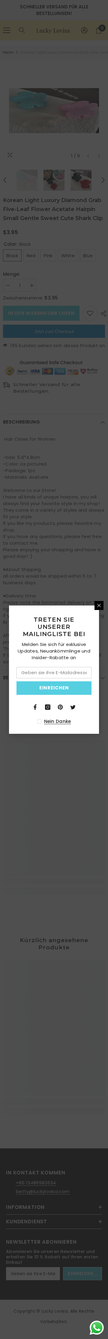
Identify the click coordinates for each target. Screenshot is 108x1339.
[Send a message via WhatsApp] (96, 1328)
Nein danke (57, 721)
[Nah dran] (99, 605)
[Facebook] (35, 707)
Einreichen (54, 688)
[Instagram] (47, 707)
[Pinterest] (60, 707)
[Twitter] (73, 707)
